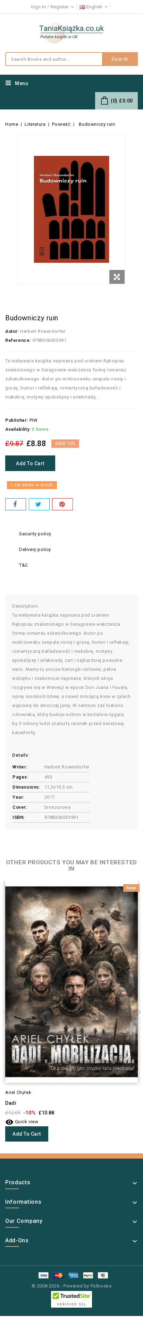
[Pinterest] (62, 504)
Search (119, 59)
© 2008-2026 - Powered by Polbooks (72, 1286)
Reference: (18, 340)
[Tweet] (39, 504)
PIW (34, 420)
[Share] (16, 504)
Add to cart (30, 463)
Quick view (22, 1121)
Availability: (18, 429)
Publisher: (16, 420)
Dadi (10, 1103)
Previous (7, 1012)
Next (136, 1012)
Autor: (12, 331)
